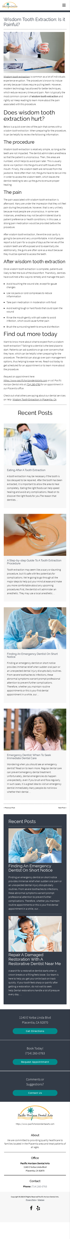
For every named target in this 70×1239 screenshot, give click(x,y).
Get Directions (35, 1031)
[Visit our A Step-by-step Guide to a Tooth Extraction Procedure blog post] (35, 535)
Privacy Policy (31, 1200)
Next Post (61, 808)
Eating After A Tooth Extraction (26, 470)
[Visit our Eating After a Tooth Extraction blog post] (35, 444)
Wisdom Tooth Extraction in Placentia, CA (34, 399)
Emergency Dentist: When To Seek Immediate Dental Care (29, 756)
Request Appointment (35, 1061)
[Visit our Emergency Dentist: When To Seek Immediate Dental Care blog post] (35, 729)
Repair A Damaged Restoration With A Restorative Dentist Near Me (34, 959)
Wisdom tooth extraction (17, 76)
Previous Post (10, 808)
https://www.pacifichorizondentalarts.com (25, 380)
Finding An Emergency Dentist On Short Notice (32, 655)
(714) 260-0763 (33, 384)
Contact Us (35, 1092)
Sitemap (41, 1200)
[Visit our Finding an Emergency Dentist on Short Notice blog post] (35, 628)
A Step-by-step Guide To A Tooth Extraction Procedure (34, 562)
